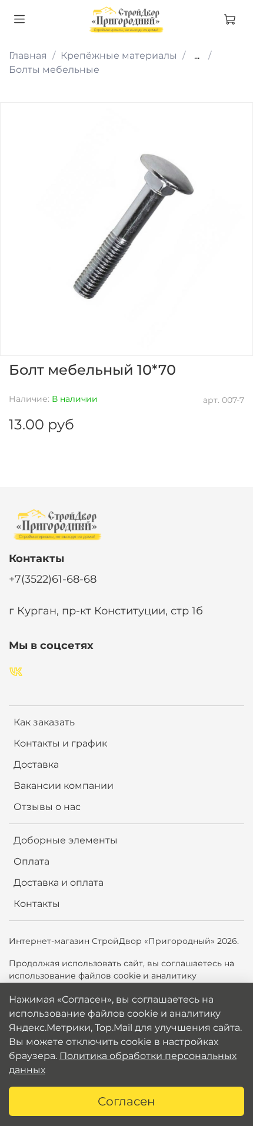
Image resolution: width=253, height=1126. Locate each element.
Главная (28, 55)
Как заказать (44, 722)
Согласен (126, 1101)
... (196, 56)
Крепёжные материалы (119, 55)
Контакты (37, 903)
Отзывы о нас (47, 806)
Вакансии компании (64, 785)
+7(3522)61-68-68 (52, 579)
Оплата (31, 861)
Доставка (36, 764)
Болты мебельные (54, 69)
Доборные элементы (66, 840)
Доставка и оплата (59, 882)
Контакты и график (60, 743)
